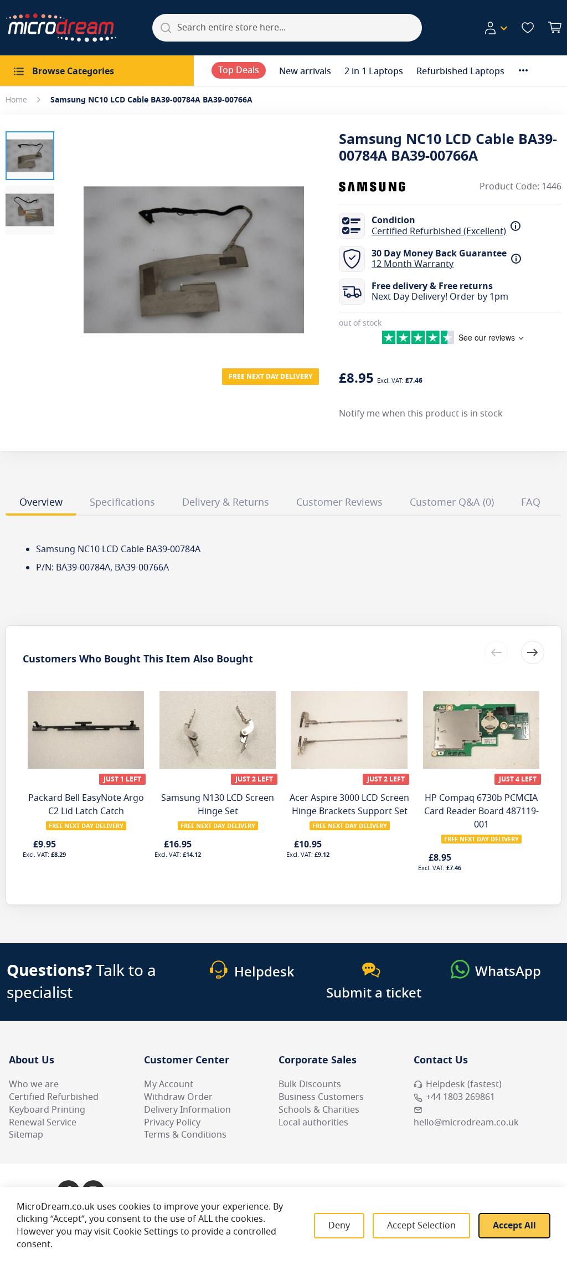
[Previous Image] (76, 237)
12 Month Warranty (412, 264)
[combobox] (287, 28)
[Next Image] (311, 237)
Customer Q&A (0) (452, 502)
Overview (41, 502)
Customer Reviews (339, 502)
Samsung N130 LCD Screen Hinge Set (217, 804)
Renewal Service (42, 1122)
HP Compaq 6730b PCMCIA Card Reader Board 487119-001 (481, 811)
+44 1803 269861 (460, 1097)
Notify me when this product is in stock (421, 413)
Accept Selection (421, 1225)
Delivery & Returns (225, 502)
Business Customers (321, 1097)
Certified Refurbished (54, 1097)
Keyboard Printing (47, 1110)
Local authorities (313, 1122)
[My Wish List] (527, 27)
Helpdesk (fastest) (464, 1084)
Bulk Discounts (310, 1084)
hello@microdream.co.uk (466, 1122)
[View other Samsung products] (372, 187)
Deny (339, 1225)
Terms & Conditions (185, 1134)
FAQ (530, 502)
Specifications (122, 502)
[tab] (41, 504)
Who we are (34, 1084)
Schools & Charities (319, 1110)
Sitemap (26, 1134)
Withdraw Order (178, 1097)
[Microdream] (61, 27)
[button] (495, 28)
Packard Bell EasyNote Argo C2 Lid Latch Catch (86, 804)
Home (16, 100)
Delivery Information (187, 1110)
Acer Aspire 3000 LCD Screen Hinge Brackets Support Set (349, 804)
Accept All (514, 1225)
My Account (168, 1084)
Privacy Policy (172, 1122)
